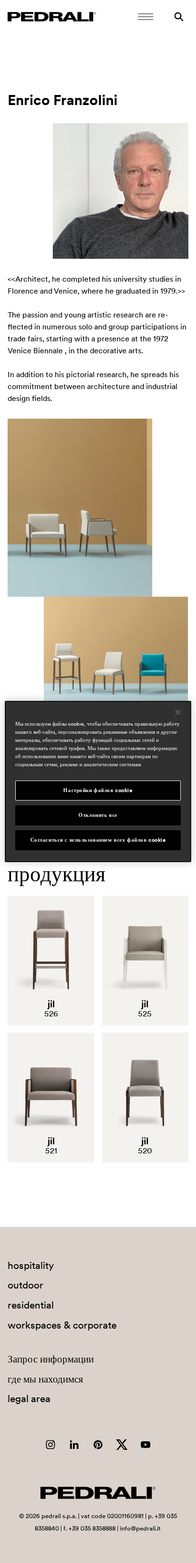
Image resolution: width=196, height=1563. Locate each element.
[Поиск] (178, 16)
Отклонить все (97, 815)
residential (31, 1305)
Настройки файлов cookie (97, 790)
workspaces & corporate (62, 1325)
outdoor (25, 1284)
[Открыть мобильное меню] (145, 16)
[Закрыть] (177, 712)
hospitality (31, 1265)
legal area (29, 1398)
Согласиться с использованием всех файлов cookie (98, 839)
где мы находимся (45, 1379)
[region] (98, 781)
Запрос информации (51, 1358)
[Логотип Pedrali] (52, 16)
